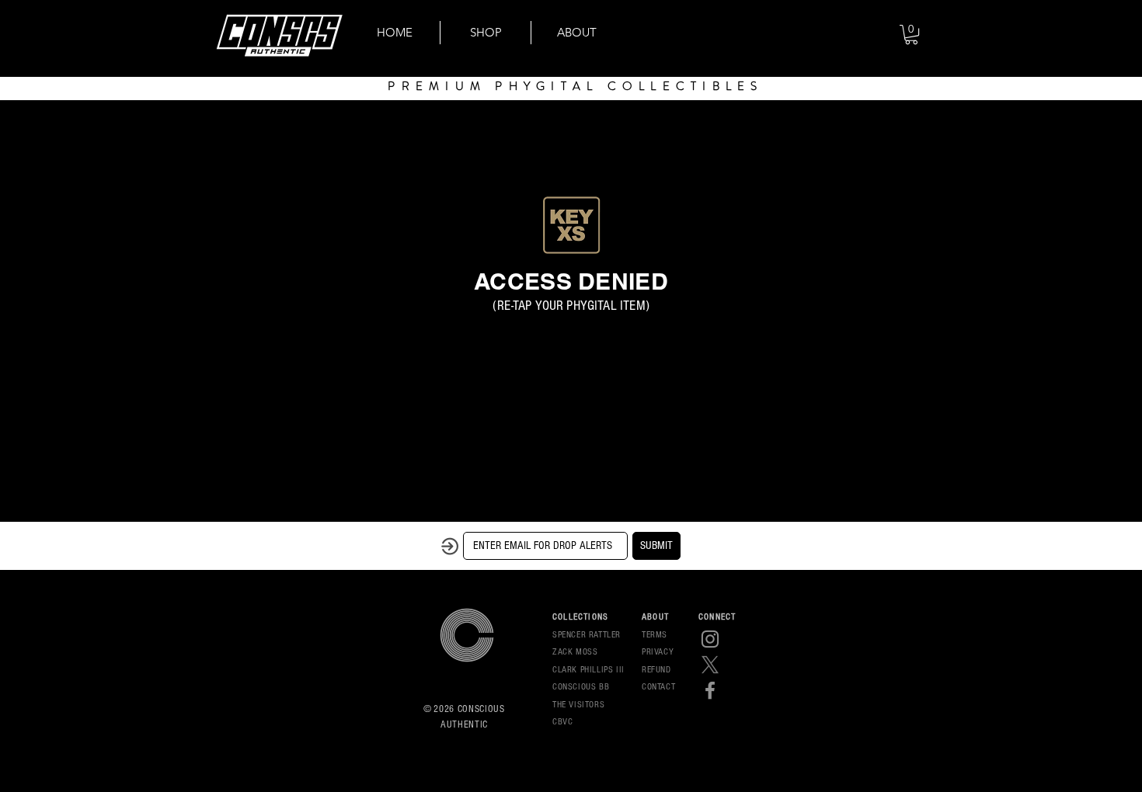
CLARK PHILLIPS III (588, 670)
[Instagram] (710, 639)
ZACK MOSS (574, 652)
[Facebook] (710, 690)
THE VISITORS (578, 705)
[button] (911, 34)
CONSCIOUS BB (580, 687)
